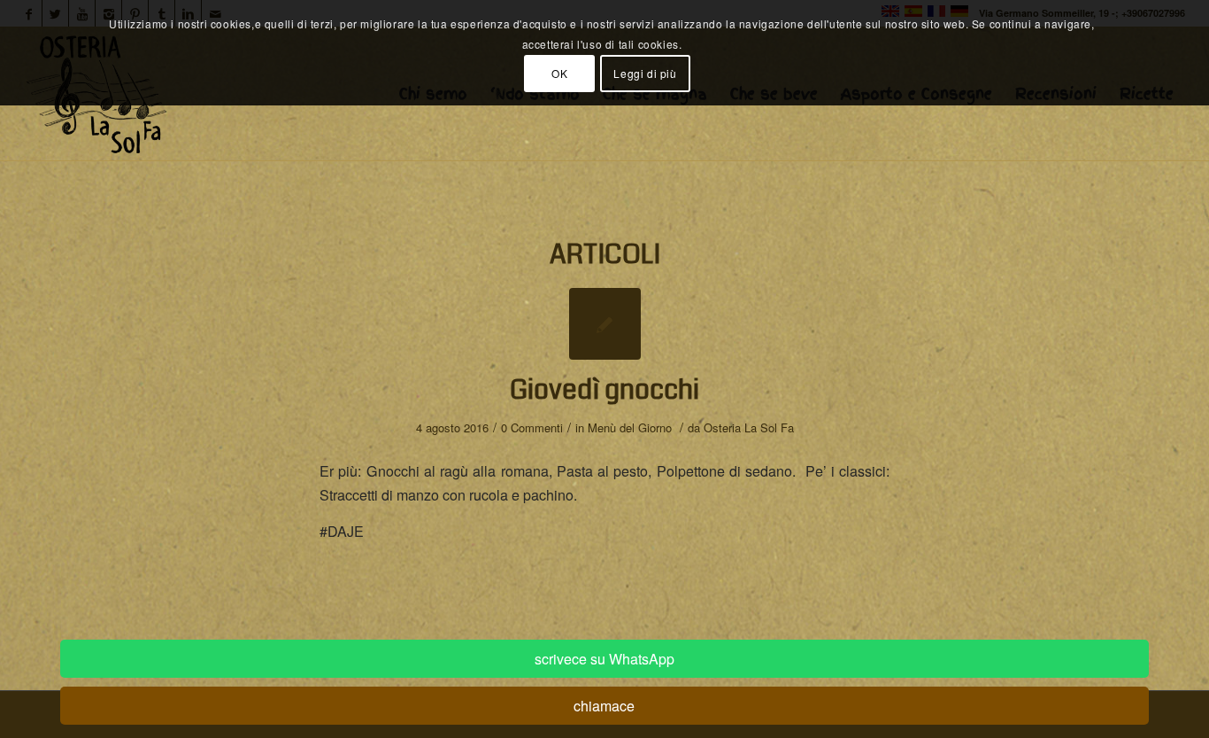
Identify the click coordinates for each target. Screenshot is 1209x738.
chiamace (604, 705)
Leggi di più (644, 73)
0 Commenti (532, 427)
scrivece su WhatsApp (604, 659)
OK (559, 73)
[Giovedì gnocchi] (605, 324)
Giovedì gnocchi (604, 389)
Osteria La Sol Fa (749, 427)
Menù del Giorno (630, 427)
